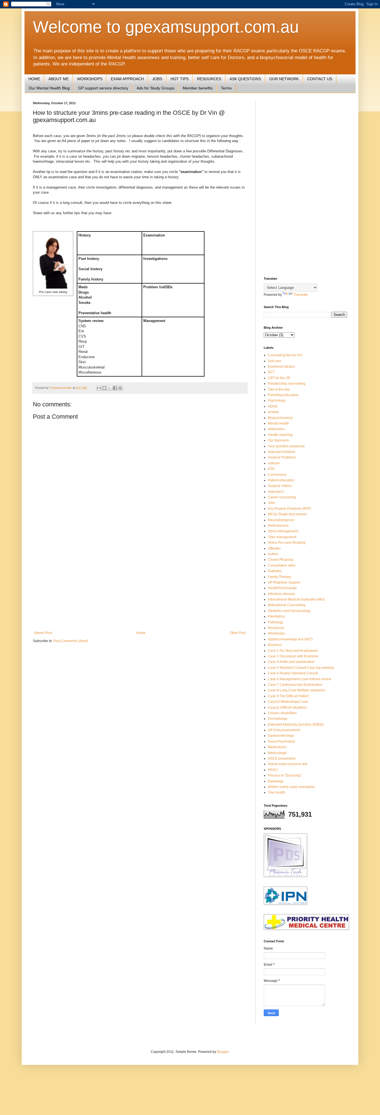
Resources (276, 628)
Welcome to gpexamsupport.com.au (166, 27)
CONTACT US (319, 79)
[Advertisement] (140, 585)
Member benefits (198, 88)
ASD (271, 469)
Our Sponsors (278, 440)
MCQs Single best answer (287, 514)
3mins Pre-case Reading (286, 543)
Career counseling (282, 497)
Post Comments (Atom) (70, 641)
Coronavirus (277, 475)
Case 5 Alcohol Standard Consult (293, 673)
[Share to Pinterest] (120, 388)
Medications (277, 747)
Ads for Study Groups (155, 88)
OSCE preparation (282, 758)
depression (276, 429)
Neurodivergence (281, 520)
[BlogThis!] (104, 388)
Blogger (223, 1052)
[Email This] (99, 388)
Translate (301, 295)
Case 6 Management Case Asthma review (299, 679)
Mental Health (278, 423)
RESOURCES (209, 79)
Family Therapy (279, 577)
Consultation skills (281, 565)
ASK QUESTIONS (245, 79)
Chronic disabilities (282, 713)
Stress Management (283, 531)
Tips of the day (279, 389)
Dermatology (277, 719)
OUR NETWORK (284, 79)
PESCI (273, 770)
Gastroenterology (281, 736)
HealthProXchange (282, 588)
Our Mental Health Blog (49, 88)
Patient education (281, 480)
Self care (274, 361)
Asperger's (276, 492)
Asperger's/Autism (281, 452)
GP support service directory (103, 88)
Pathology (275, 622)
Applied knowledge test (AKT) (290, 639)
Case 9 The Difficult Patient (288, 696)
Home (140, 633)
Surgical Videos (280, 486)
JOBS (157, 79)
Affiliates (274, 548)
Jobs (271, 503)
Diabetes (275, 571)
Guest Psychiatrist (281, 741)
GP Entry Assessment (284, 730)
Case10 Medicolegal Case (288, 702)
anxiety (273, 412)
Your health (276, 792)
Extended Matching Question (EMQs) (296, 724)
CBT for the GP (279, 378)
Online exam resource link (287, 764)
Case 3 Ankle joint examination (291, 662)
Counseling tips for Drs (285, 355)
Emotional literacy (281, 367)
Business (275, 645)
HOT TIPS (180, 79)
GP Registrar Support (284, 582)
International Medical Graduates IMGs (296, 599)
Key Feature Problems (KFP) (289, 509)
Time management (282, 537)
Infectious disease (281, 594)
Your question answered (286, 446)
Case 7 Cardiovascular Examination (295, 685)
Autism (273, 554)
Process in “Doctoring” (285, 775)
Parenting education (283, 395)
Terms (226, 88)
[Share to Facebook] (115, 388)
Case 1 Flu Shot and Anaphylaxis (293, 651)
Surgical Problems (282, 457)
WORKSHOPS (89, 79)
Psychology (276, 400)
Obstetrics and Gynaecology (289, 611)
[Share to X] (109, 388)
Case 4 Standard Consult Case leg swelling (301, 668)
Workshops (276, 633)
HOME (34, 79)
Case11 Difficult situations (287, 707)
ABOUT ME (58, 79)
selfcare (274, 463)
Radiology (275, 781)
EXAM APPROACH (127, 79)
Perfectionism (278, 526)
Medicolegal (277, 753)
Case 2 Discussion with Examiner (293, 656)
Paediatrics (276, 616)
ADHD (273, 406)
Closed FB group (280, 560)
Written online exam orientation (291, 787)
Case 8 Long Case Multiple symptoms (296, 690)
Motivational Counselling (286, 605)
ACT (271, 372)
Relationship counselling (286, 384)
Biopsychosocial (280, 418)
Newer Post (43, 633)
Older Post (238, 633)
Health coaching (280, 435)
